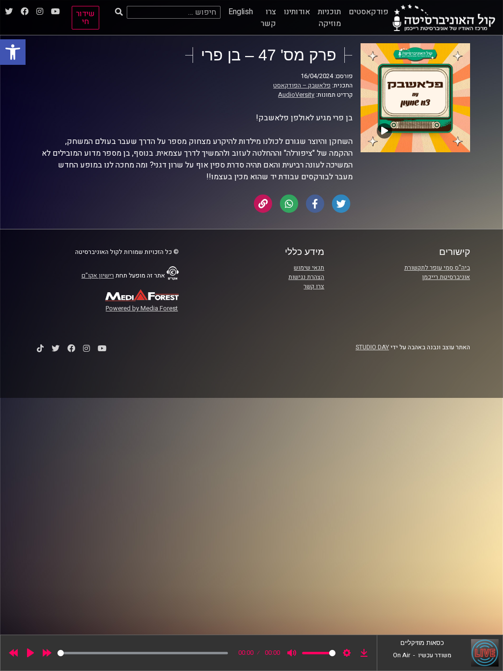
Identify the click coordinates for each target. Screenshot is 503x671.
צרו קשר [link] (268, 17)
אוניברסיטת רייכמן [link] (446, 277)
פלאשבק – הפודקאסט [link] (302, 85)
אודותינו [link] (297, 12)
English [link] (240, 12)
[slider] (142, 653)
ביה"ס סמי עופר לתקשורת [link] (437, 267)
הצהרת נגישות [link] (306, 277)
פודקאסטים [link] (369, 12)
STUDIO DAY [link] (372, 347)
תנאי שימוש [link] (309, 267)
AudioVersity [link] (296, 94)
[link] (13, 52)
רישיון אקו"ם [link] (98, 275)
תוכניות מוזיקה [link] (329, 17)
